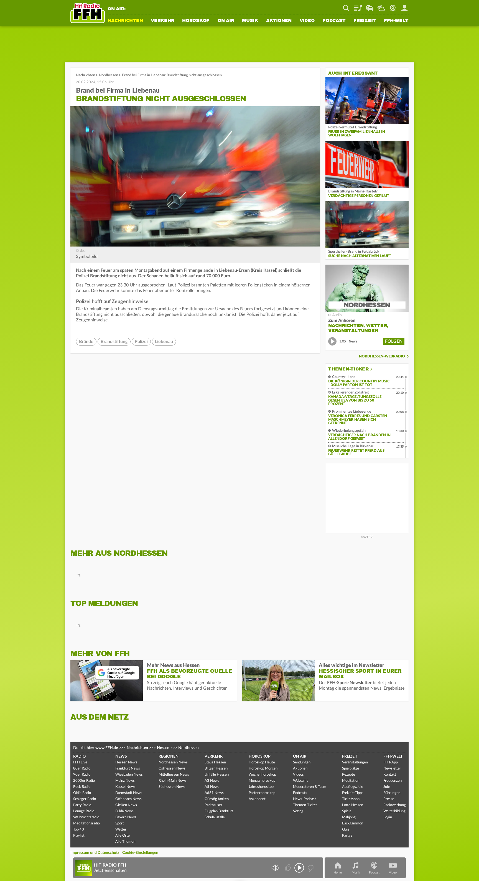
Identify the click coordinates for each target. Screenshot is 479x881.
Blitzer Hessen (216, 768)
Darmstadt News (128, 793)
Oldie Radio (82, 793)
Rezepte (348, 774)
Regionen (169, 756)
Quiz (345, 829)
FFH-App (390, 762)
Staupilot (369, 6)
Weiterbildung (394, 811)
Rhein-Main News (173, 781)
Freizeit (364, 20)
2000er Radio (84, 781)
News (121, 756)
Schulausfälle (215, 817)
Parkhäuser (213, 805)
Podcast (333, 20)
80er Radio (81, 768)
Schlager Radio (84, 799)
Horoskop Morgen (263, 768)
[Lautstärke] (275, 868)
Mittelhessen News (174, 774)
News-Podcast (304, 799)
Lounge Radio (83, 811)
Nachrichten (125, 20)
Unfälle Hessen (217, 774)
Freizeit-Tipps (352, 793)
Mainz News (125, 781)
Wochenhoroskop (262, 774)
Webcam (393, 6)
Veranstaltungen (355, 762)
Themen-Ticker (348, 369)
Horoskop (196, 20)
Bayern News (125, 817)
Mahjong (349, 817)
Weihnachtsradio (86, 817)
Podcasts (300, 793)
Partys (347, 835)
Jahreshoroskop (261, 787)
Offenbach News (128, 799)
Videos (298, 774)
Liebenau (164, 341)
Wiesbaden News (129, 774)
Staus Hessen (215, 762)
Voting (298, 811)
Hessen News (126, 762)
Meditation (350, 781)
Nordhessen (108, 75)
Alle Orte (122, 835)
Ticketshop (351, 799)
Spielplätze (350, 768)
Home (338, 872)
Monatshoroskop (262, 781)
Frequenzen (392, 781)
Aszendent (257, 799)
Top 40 (78, 829)
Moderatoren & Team (309, 787)
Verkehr (162, 20)
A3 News (212, 781)
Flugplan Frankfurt (219, 811)
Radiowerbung (394, 805)
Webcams (300, 781)
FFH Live (80, 762)
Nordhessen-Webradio (382, 356)
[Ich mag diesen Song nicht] (310, 868)
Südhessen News (172, 787)
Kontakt (389, 774)
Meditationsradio (86, 823)
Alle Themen (125, 842)
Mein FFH (404, 6)
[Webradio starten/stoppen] (299, 868)
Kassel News (125, 787)
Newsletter (392, 768)
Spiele (346, 811)
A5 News (212, 787)
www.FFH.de (106, 748)
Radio (79, 756)
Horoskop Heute (262, 762)
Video (307, 20)
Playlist (358, 6)
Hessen (163, 748)
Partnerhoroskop (262, 793)
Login (387, 817)
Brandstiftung (114, 341)
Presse (388, 799)
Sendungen (301, 762)
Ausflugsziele (352, 787)
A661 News (214, 793)
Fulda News (124, 811)
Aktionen (279, 20)
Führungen (391, 793)
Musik (250, 20)
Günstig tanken (217, 799)
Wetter (381, 6)
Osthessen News (172, 768)
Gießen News (126, 805)
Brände (86, 341)
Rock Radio (81, 787)
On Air (226, 20)
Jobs (387, 787)
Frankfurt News (127, 768)
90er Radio (81, 774)
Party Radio (82, 805)
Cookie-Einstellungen (140, 853)
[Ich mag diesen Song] (288, 868)
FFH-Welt (396, 20)
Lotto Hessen (352, 805)
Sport (119, 823)
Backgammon (352, 823)
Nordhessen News (173, 762)
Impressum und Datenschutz (94, 853)
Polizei (141, 341)
